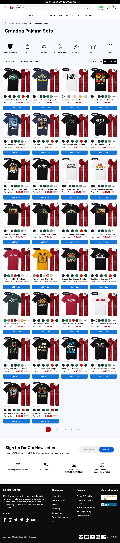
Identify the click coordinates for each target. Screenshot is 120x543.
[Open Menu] (5, 7)
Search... (19, 5)
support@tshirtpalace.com (18, 470)
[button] (27, 70)
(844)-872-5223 (46, 470)
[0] (114, 7)
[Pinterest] (21, 520)
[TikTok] (27, 520)
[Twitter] (16, 520)
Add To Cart (16, 108)
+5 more (55, 96)
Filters (11, 61)
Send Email (106, 450)
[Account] (109, 7)
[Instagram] (10, 520)
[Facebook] (5, 520)
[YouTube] (33, 520)
